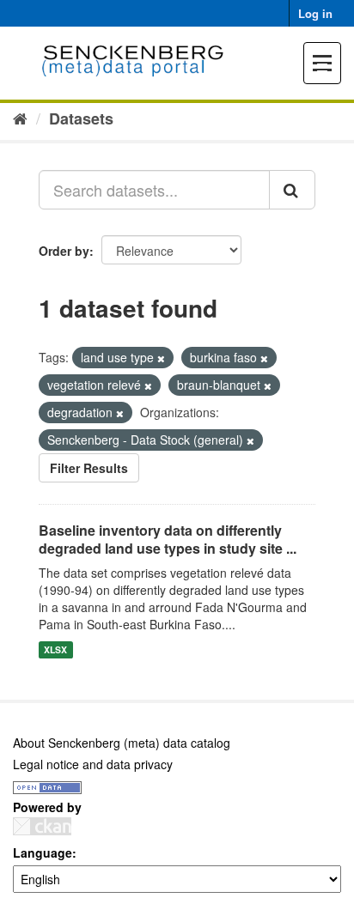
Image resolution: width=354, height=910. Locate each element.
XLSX (55, 649)
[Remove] (161, 358)
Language (42, 852)
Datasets (81, 118)
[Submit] (292, 189)
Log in (315, 13)
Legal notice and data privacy (93, 764)
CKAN (42, 826)
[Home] (20, 117)
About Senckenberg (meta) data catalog (121, 742)
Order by (64, 250)
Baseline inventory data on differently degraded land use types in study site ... (167, 539)
